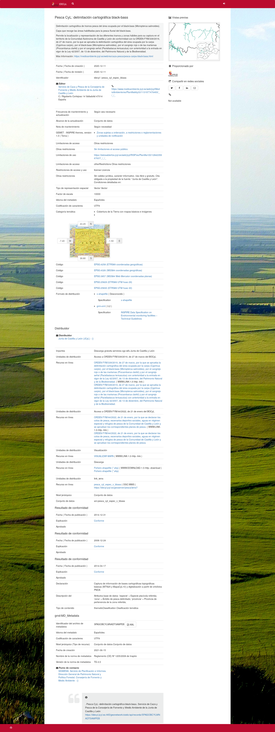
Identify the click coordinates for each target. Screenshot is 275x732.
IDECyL (63, 4)
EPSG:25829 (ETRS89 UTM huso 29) (113, 282)
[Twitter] (171, 88)
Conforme (99, 520)
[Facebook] (179, 88)
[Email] (194, 88)
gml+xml (101, 306)
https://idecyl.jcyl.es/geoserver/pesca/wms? (116, 487)
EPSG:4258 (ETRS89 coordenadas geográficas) (118, 264)
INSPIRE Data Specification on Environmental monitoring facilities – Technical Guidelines (139, 315)
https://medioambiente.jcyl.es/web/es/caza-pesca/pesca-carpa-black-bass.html (113, 56)
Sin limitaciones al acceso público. (111, 149)
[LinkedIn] (186, 88)
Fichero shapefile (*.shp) (106, 471)
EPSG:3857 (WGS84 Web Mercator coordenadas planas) (123, 276)
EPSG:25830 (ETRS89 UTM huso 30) (113, 287)
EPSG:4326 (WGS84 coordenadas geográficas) (118, 270)
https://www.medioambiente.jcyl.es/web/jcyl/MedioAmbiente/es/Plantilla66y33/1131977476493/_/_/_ (136, 92)
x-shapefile (102, 293)
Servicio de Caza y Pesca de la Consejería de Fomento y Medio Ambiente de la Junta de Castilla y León (81, 90)
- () (76, 338)
